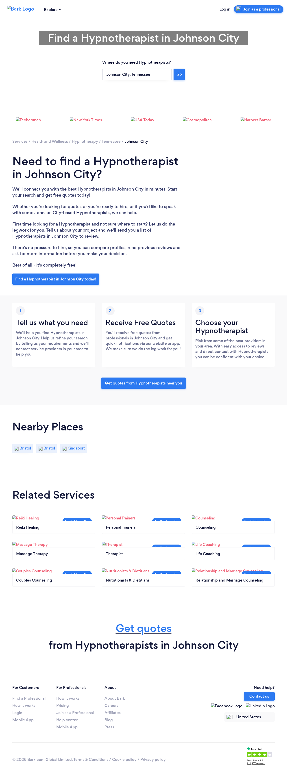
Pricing (62, 705)
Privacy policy (153, 759)
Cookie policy (124, 759)
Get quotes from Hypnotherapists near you (143, 383)
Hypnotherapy (85, 141)
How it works (23, 705)
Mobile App (23, 720)
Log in (225, 9)
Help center (67, 720)
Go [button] (179, 74)
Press (109, 727)
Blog (108, 720)
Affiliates (112, 712)
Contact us (259, 696)
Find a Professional (29, 698)
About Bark (114, 698)
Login (17, 712)
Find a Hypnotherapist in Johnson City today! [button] (55, 279)
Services (20, 141)
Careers (111, 705)
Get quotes (144, 628)
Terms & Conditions (90, 759)
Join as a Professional (75, 712)
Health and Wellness (49, 141)
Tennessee (111, 141)
